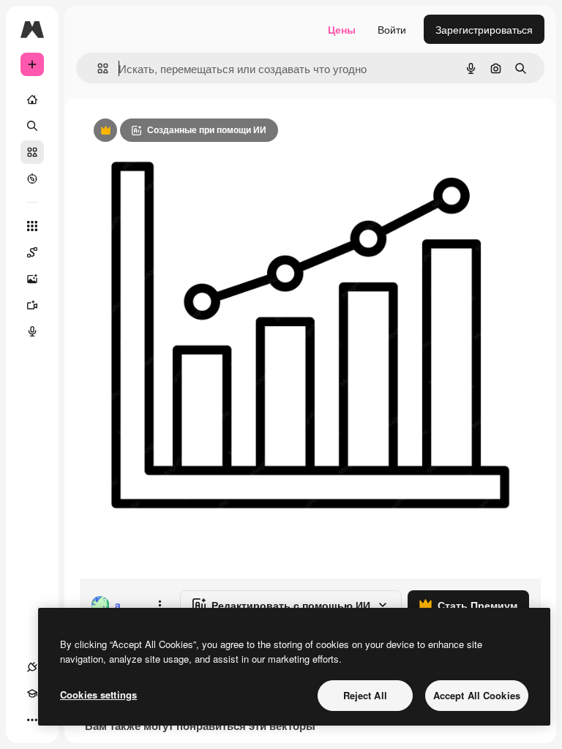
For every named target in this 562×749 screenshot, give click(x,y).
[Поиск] (32, 126)
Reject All (365, 695)
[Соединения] (32, 667)
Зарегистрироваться (484, 29)
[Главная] (32, 99)
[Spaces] (32, 252)
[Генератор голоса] (32, 331)
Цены (342, 29)
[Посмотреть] (32, 178)
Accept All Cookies (476, 695)
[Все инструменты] (32, 226)
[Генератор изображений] (32, 278)
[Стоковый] (32, 152)
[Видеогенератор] (32, 305)
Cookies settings (98, 694)
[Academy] (32, 693)
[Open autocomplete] (97, 68)
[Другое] (32, 719)
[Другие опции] (159, 605)
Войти (392, 29)
